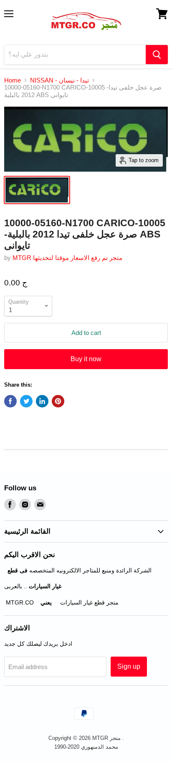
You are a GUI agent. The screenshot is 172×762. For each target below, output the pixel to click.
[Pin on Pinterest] (58, 401)
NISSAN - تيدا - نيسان (59, 80)
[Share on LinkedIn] (42, 401)
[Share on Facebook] (10, 401)
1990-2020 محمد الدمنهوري (86, 747)
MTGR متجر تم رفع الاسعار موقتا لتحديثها (67, 257)
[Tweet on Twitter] (26, 401)
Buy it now (86, 358)
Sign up (128, 666)
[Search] (157, 54)
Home (12, 80)
